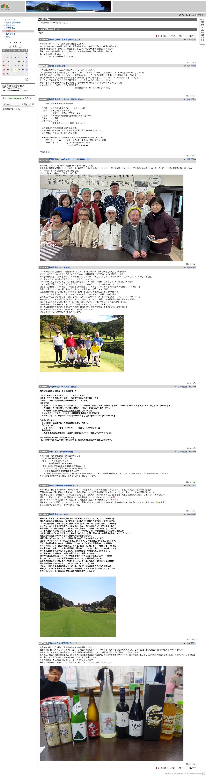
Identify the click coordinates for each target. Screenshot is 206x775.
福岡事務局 (191, 66)
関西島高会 (10, 28)
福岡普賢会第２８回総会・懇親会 (63, 387)
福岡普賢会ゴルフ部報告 (59, 267)
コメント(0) (190, 62)
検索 (183, 15)
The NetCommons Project (192, 773)
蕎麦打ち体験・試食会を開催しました (64, 39)
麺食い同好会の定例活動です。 (62, 643)
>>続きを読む (45, 152)
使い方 (191, 15)
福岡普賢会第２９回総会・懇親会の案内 (65, 99)
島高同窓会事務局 (13, 23)
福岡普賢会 (10, 31)
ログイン (201, 15)
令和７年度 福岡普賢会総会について (64, 452)
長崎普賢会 (10, 34)
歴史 (8, 37)
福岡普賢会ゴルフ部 (57, 66)
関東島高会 (10, 25)
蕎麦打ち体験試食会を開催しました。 (64, 485)
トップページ (10, 20)
